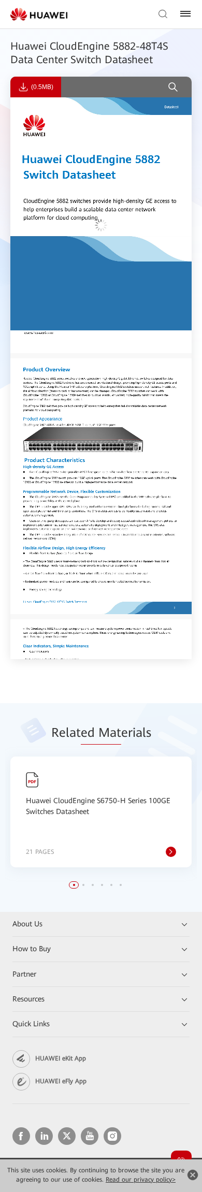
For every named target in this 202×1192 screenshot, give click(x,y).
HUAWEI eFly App (60, 1081)
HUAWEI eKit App (60, 1058)
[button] (74, 885)
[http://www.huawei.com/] (39, 332)
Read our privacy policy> (141, 1179)
